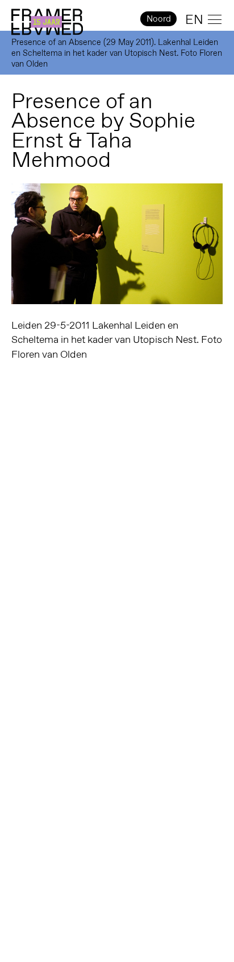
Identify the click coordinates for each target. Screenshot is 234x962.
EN (194, 19)
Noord (159, 18)
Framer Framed (47, 22)
